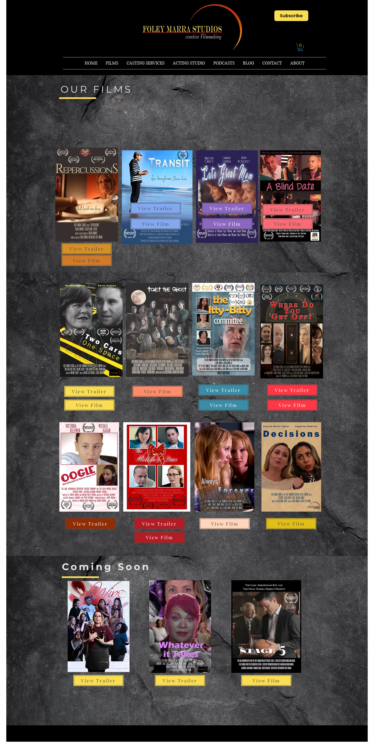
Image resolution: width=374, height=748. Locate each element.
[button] (300, 47)
